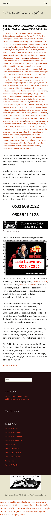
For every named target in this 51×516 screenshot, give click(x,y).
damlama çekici (20, 58)
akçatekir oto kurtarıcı (19, 505)
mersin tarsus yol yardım (12, 93)
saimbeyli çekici (28, 96)
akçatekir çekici (34, 44)
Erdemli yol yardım (34, 63)
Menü (5, 3)
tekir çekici (36, 134)
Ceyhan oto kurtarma (36, 55)
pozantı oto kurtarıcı (26, 502)
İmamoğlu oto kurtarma (12, 69)
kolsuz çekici (8, 82)
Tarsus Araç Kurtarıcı (10, 107)
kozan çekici (33, 82)
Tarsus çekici (8, 39)
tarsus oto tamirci (32, 118)
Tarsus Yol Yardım (35, 41)
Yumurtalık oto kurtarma (31, 145)
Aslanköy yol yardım (10, 50)
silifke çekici (24, 102)
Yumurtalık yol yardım (11, 148)
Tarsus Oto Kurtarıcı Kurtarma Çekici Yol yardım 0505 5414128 (25, 27)
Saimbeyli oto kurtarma (35, 99)
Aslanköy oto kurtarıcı (19, 47)
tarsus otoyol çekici (19, 124)
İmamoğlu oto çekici (16, 66)
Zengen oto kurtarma (22, 511)
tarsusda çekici (38, 132)
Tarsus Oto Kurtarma (11, 41)
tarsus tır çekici (17, 129)
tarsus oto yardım (32, 121)
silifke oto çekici (36, 102)
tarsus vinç (24, 41)
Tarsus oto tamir (39, 281)
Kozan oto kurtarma (31, 85)
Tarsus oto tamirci (27, 284)
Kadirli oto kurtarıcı (15, 71)
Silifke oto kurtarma (26, 104)
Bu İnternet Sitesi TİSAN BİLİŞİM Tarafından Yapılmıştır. (25, 495)
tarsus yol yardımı (24, 132)
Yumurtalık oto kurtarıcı (12, 145)
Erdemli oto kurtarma (18, 63)
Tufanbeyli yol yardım (37, 140)
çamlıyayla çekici (21, 55)
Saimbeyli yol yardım (11, 102)
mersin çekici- (14, 88)
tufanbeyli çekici (9, 137)
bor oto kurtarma (28, 52)
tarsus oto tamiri (17, 121)
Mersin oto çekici (27, 88)
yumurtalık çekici (20, 143)
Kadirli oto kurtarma (31, 71)
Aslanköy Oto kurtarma (38, 47)
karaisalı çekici (32, 74)
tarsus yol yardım (9, 132)
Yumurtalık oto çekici (36, 143)
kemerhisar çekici (36, 80)
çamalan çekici (8, 55)
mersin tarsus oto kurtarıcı (37, 91)
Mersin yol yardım (29, 93)
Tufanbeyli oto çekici (24, 137)
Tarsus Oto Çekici (20, 39)
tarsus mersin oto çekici (19, 110)
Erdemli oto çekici (27, 60)
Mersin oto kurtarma (18, 91)
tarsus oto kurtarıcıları (11, 115)
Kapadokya (34, 505)
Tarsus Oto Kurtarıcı (35, 39)
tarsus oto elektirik (23, 113)
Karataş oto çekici (15, 77)
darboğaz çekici (33, 58)
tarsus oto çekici (9, 113)
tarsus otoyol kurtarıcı (36, 124)
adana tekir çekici (20, 44)
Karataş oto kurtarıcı (31, 77)
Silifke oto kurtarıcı (10, 104)
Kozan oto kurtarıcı (15, 85)
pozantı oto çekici (8, 502)
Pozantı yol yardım (16, 514)
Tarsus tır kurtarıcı (31, 129)
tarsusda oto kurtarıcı (11, 134)
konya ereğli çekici (20, 82)
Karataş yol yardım (21, 80)
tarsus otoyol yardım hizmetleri (15, 126)
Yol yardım (17, 508)
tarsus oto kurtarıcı (39, 113)
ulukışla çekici (8, 143)
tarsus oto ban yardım (38, 110)
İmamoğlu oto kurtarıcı (33, 66)
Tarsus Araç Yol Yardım (36, 36)
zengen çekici (25, 148)
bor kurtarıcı (32, 50)
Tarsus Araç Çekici (25, 33)
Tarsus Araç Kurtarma (18, 36)
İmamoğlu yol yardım (30, 69)
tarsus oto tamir (18, 118)
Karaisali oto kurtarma (17, 74)
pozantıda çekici (14, 96)
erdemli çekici (13, 60)
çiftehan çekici (8, 58)
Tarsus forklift (35, 107)
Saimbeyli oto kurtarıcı (17, 99)
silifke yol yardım (41, 104)
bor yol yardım (41, 52)
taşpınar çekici (26, 134)
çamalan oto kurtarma (32, 508)
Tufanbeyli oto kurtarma (19, 140)
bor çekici (23, 50)
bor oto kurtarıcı (14, 52)
